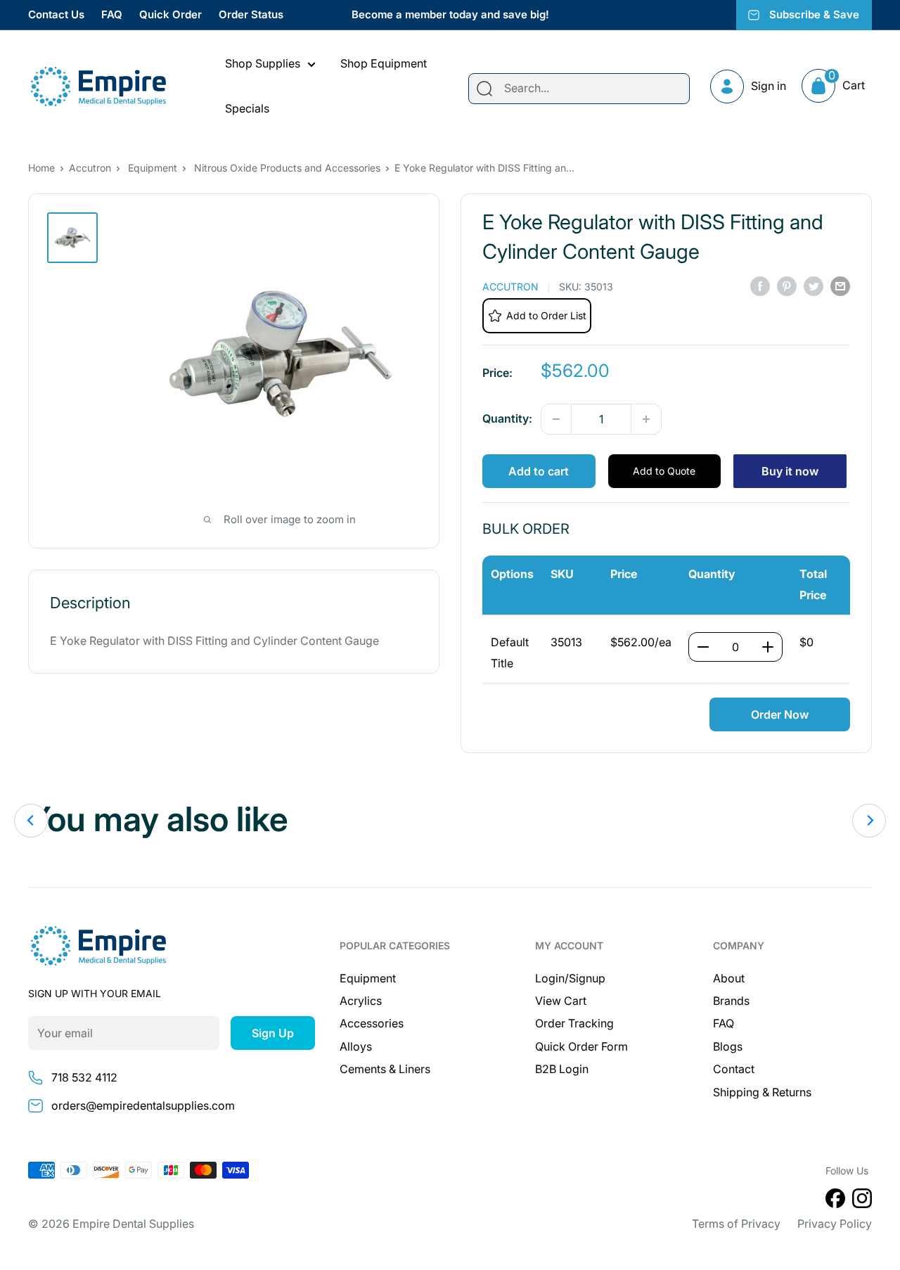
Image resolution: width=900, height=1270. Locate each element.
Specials (247, 108)
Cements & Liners (385, 1069)
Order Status (251, 14)
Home (41, 168)
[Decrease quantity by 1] (556, 419)
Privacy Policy (834, 1224)
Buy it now (789, 471)
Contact (733, 1069)
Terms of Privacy (736, 1224)
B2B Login (562, 1069)
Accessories (372, 1023)
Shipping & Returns (762, 1092)
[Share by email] (840, 285)
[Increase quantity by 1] (646, 419)
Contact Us (56, 14)
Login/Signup (570, 978)
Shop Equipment (383, 63)
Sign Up (273, 1033)
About (729, 978)
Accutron (90, 168)
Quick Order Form (581, 1046)
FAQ (111, 14)
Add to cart (538, 471)
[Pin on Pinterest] (787, 285)
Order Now (780, 714)
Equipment (152, 168)
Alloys (356, 1046)
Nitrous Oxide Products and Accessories (287, 168)
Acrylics (361, 1001)
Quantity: (507, 418)
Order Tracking (574, 1023)
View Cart (560, 1001)
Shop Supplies (262, 63)
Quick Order (170, 14)
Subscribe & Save (814, 14)
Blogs (727, 1046)
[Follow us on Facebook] (835, 1201)
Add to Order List (546, 315)
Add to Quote (664, 471)
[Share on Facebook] (760, 285)
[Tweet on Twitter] (813, 285)
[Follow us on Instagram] (862, 1201)
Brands (731, 1001)
